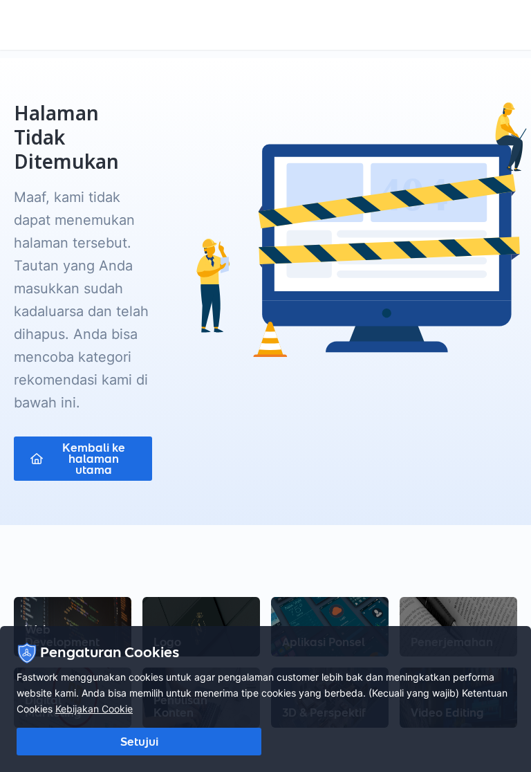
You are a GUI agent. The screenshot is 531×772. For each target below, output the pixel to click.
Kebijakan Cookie (94, 709)
